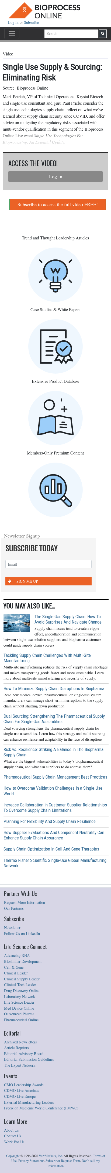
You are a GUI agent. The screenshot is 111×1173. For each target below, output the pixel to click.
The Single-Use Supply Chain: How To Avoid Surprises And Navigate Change (68, 619)
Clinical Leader (16, 973)
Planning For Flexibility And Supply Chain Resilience (50, 821)
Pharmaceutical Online (21, 1019)
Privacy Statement (31, 1160)
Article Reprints (16, 1047)
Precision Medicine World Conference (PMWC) (41, 1108)
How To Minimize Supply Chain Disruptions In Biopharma (54, 688)
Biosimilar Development (22, 961)
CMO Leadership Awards (24, 1084)
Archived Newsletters (20, 1042)
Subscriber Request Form (63, 1160)
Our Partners (14, 908)
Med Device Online (19, 1008)
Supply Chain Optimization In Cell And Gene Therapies (51, 849)
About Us (11, 1130)
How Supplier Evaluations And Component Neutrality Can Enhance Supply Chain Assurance (54, 835)
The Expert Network (19, 1065)
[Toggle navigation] (11, 33)
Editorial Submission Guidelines (29, 1059)
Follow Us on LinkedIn (22, 933)
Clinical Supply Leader (22, 978)
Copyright (13, 1156)
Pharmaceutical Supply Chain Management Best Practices (55, 777)
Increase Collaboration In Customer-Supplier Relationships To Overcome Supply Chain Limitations (55, 807)
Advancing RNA (17, 955)
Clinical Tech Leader (20, 984)
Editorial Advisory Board (23, 1053)
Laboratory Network (19, 996)
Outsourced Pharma (19, 1013)
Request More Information (24, 902)
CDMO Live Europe (20, 1096)
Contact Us (12, 1135)
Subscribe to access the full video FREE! (58, 204)
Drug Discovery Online (21, 990)
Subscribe (31, 22)
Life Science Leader (19, 1002)
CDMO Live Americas (21, 1090)
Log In (14, 22)
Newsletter (12, 927)
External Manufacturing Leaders (29, 1102)
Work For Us (14, 1141)
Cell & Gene (13, 967)
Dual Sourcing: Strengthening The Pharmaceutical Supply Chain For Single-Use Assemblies (54, 718)
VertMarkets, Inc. (51, 1156)
